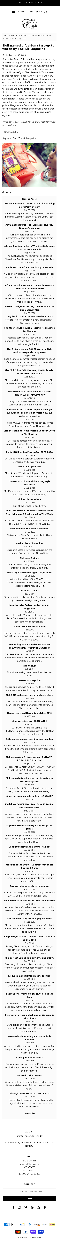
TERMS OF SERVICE (29, 1174)
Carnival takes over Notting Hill (29, 721)
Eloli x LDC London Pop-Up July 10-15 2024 (29, 452)
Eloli (39, 1237)
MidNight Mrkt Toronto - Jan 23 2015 (29, 1093)
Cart (42, 11)
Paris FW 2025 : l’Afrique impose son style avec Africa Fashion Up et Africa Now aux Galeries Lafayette (29, 413)
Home (5, 35)
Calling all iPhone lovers (29, 1057)
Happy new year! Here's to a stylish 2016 (29, 713)
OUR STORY (29, 1170)
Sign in (21, 11)
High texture (29, 665)
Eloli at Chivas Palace (29, 499)
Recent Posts (29, 199)
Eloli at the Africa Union (29, 543)
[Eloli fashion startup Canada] (29, 186)
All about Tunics (29, 590)
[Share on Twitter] (7, 192)
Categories (29, 1113)
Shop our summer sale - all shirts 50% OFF (29, 796)
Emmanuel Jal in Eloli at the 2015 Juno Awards (29, 900)
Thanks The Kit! (10, 132)
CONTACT (29, 1167)
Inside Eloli (15, 35)
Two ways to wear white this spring (29, 886)
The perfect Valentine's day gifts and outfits (29, 958)
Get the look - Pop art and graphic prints (29, 918)
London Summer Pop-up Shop (29, 626)
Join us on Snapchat (29, 680)
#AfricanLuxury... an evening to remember (29, 739)
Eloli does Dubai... (29, 558)
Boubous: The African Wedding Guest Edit (29, 267)
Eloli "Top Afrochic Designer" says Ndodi (29, 572)
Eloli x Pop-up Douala (29, 466)
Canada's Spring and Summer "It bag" (29, 846)
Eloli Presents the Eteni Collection (29, 528)
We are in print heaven (29, 1075)
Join (31, 11)
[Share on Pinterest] (11, 192)
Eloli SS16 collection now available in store (29, 695)
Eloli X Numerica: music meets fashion (29, 976)
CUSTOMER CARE (29, 1164)
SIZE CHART (29, 1160)
